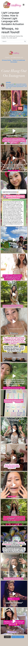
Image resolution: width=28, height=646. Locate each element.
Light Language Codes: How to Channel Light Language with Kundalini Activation (12, 18)
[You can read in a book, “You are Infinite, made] (14, 457)
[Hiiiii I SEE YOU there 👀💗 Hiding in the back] (14, 185)
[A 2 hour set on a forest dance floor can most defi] (14, 539)
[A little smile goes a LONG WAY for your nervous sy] (14, 321)
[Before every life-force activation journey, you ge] (14, 621)
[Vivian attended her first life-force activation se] (14, 212)
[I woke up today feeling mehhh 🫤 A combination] (14, 131)
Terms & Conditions (18, 60)
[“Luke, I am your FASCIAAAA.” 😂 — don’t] (14, 294)
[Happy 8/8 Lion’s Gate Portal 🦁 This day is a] (14, 430)
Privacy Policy (6, 60)
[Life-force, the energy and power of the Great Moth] (14, 348)
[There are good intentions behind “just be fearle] (14, 594)
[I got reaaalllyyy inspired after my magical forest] (14, 103)
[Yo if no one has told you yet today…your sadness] (14, 485)
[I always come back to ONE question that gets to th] (14, 403)
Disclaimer (14, 62)
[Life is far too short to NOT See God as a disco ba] (14, 267)
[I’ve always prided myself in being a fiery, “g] (14, 376)
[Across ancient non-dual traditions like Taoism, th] (14, 158)
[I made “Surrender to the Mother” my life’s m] (14, 240)
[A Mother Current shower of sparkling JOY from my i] (14, 566)
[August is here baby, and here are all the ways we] (14, 512)
